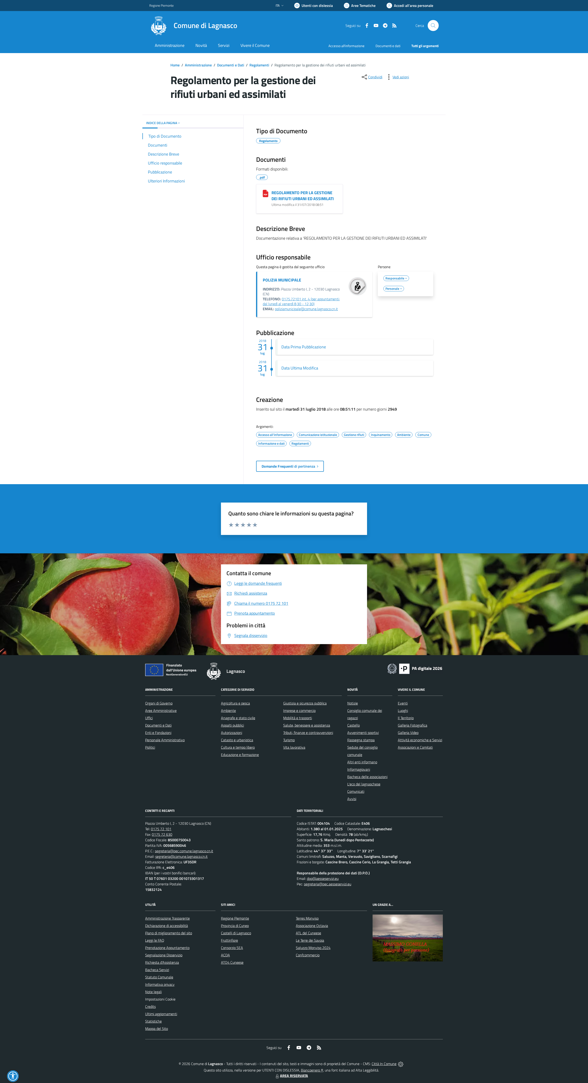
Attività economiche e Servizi (420, 740)
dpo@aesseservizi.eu (323, 878)
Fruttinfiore (229, 940)
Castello (353, 725)
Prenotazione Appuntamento (167, 947)
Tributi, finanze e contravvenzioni (308, 732)
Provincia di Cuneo (235, 925)
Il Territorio (406, 718)
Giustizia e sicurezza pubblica (305, 703)
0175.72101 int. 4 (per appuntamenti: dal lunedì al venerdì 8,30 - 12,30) (301, 301)
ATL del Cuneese (308, 933)
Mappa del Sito (156, 1028)
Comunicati (355, 791)
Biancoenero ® (312, 1070)
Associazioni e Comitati (415, 747)
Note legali (153, 992)
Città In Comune (384, 1063)
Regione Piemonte (161, 5)
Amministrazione (198, 65)
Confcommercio (307, 955)
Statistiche (153, 1021)
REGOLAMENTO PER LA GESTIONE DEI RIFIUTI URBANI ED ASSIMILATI (302, 196)
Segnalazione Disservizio (163, 955)
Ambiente (228, 710)
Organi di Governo (158, 703)
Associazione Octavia (312, 925)
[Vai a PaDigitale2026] (415, 668)
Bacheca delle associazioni (367, 776)
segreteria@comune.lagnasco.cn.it (181, 856)
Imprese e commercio (299, 710)
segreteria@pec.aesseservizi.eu (327, 884)
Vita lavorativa (294, 747)
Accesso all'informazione (346, 45)
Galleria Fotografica (412, 725)
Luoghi (403, 710)
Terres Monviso (307, 918)
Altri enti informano (362, 762)
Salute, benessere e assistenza (306, 725)
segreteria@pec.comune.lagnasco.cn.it (184, 851)
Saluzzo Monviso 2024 (313, 947)
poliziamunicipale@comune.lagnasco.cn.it (306, 309)
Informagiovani (358, 769)
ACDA (225, 955)
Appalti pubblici (232, 725)
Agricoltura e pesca (235, 703)
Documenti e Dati (230, 65)
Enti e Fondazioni (158, 732)
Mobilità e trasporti (297, 718)
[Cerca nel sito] (433, 25)
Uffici (149, 718)
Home (175, 65)
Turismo (289, 740)
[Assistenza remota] (401, 1063)
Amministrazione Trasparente (167, 918)
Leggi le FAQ (154, 940)
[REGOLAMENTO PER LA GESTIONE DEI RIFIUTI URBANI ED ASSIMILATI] (265, 193)
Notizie (352, 703)
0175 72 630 (162, 834)
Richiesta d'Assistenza (162, 962)
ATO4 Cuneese (232, 962)
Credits (150, 1006)
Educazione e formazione (240, 754)
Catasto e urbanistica (237, 740)
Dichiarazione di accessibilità (166, 925)
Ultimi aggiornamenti (161, 1014)
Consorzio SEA (232, 947)
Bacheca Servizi (157, 969)
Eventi (403, 703)
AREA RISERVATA (294, 1075)
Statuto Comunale (159, 977)
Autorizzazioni (231, 732)
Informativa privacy (160, 984)
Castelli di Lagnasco (236, 933)
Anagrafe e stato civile (238, 718)
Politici (150, 747)
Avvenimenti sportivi (363, 732)
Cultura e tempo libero (238, 747)
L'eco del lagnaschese (363, 784)
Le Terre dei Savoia (310, 940)
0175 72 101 (161, 829)
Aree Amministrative (161, 710)
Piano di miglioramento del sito (168, 933)
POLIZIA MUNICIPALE (282, 280)
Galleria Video (408, 732)
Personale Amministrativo (165, 740)
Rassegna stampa (361, 740)
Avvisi (351, 799)
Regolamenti (259, 65)
